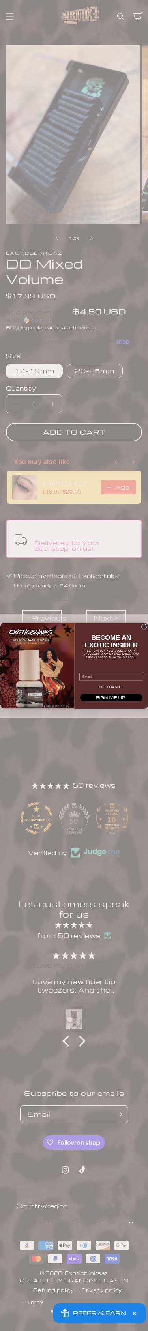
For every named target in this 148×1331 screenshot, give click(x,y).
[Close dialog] (144, 626)
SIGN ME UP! (111, 697)
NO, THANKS (111, 686)
